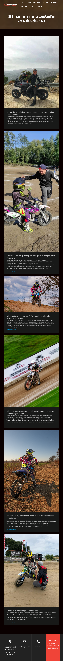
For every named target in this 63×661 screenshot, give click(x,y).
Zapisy (30, 3)
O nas (22, 3)
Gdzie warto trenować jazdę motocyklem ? (23, 611)
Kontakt (40, 6)
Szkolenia (36, 3)
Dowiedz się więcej (11, 125)
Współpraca (24, 6)
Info (33, 6)
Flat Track (54, 3)
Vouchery (46, 3)
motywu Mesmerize (53, 648)
